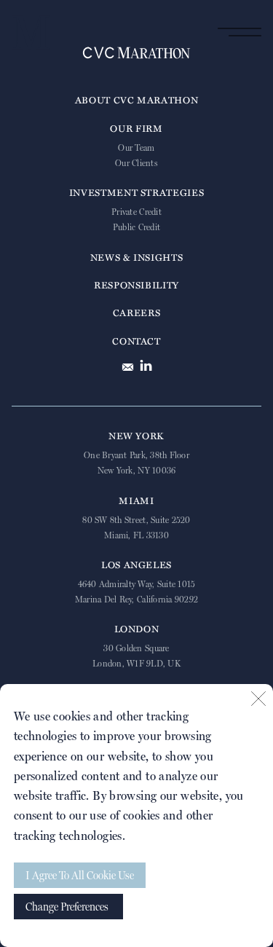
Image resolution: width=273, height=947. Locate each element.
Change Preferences (66, 906)
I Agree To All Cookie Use (79, 875)
